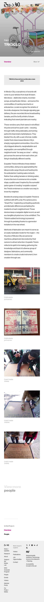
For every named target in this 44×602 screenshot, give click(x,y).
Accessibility (30, 564)
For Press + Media (6, 590)
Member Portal (6, 584)
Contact (15, 562)
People (6, 534)
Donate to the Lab (31, 566)
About (6, 556)
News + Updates (6, 550)
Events (6, 577)
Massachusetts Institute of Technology (32, 556)
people (9, 490)
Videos (6, 580)
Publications (16, 554)
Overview (7, 530)
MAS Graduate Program (7, 570)
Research (7, 554)
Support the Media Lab (6, 562)
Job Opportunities (17, 558)
